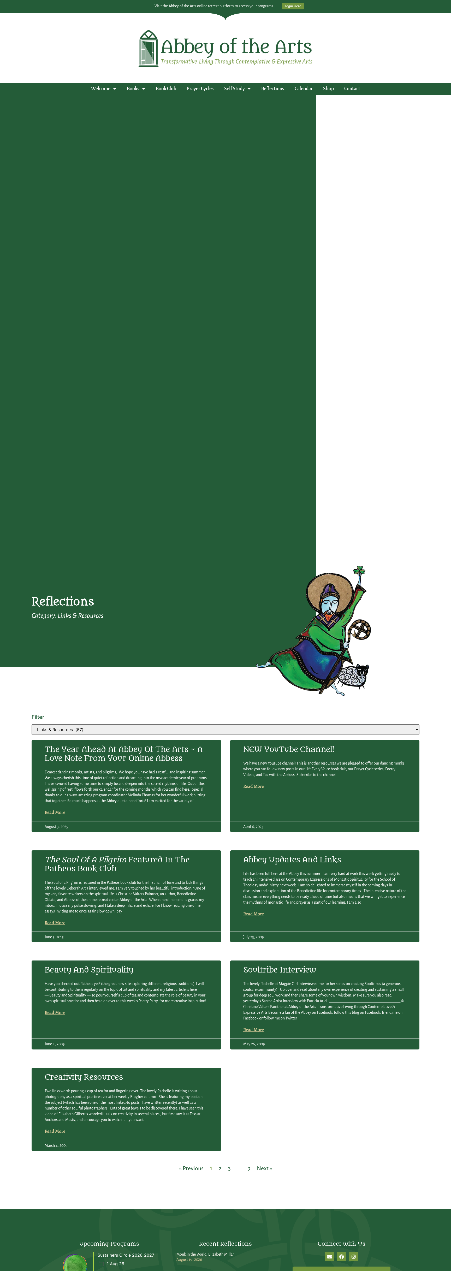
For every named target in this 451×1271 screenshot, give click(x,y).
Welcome (100, 88)
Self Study (234, 88)
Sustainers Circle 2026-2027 (126, 1255)
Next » (264, 1168)
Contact (352, 88)
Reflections (272, 88)
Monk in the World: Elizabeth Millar (205, 1254)
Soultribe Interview (279, 970)
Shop (328, 88)
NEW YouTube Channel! (288, 749)
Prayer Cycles (200, 88)
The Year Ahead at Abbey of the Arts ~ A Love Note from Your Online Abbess (124, 754)
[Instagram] (353, 1256)
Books (133, 88)
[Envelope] (329, 1256)
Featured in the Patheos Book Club (117, 864)
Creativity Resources (84, 1077)
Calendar (304, 88)
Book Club (166, 88)
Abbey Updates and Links (292, 859)
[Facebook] (341, 1256)
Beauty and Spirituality (89, 970)
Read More (55, 812)
